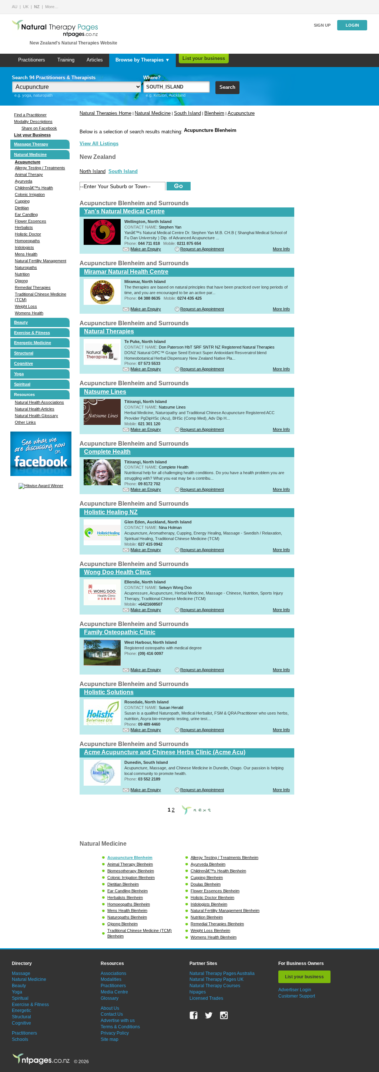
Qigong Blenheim (122, 924)
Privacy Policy (115, 1033)
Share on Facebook (39, 128)
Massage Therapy (31, 144)
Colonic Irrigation (30, 194)
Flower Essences (30, 221)
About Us (110, 1008)
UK (25, 6)
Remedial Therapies (33, 287)
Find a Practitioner (30, 115)
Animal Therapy (29, 174)
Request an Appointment (202, 249)
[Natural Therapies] (102, 363)
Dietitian (22, 208)
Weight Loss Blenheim (210, 930)
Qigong (21, 281)
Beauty (21, 322)
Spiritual (22, 384)
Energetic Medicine (32, 342)
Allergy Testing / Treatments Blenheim (224, 857)
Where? (152, 77)
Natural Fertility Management (40, 261)
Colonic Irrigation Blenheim (131, 877)
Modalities (111, 979)
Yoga (19, 374)
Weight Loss (26, 306)
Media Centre (114, 992)
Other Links (25, 422)
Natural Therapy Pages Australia (222, 973)
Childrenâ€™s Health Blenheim (218, 871)
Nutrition (22, 274)
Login (352, 25)
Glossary (109, 998)
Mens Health (26, 254)
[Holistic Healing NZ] (102, 544)
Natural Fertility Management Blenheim (225, 910)
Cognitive (23, 363)
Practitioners (31, 60)
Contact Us (112, 1014)
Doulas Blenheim (206, 884)
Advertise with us (118, 1020)
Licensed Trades (206, 998)
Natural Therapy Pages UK (217, 979)
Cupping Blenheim (207, 877)
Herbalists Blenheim (125, 897)
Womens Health (29, 313)
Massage (21, 973)
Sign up (322, 25)
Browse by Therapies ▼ (142, 60)
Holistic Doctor (28, 234)
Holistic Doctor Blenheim (212, 897)
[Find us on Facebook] (193, 1015)
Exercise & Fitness (32, 332)
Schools (20, 1039)
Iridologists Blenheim (209, 904)
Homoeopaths (27, 241)
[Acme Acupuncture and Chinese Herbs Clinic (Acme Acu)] (102, 784)
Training (65, 60)
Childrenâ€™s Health (34, 188)
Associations (113, 973)
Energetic (21, 1010)
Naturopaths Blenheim (127, 917)
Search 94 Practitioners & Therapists (53, 77)
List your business (203, 58)
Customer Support (296, 996)
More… (51, 6)
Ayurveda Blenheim (208, 864)
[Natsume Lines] (102, 423)
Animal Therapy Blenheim (130, 864)
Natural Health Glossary (36, 415)
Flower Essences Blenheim (215, 891)
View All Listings (99, 143)
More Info (281, 249)
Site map (109, 1039)
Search (227, 87)
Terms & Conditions (120, 1026)
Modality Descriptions (33, 121)
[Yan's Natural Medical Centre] (102, 243)
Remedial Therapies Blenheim (217, 924)
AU (14, 6)
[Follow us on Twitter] (209, 1015)
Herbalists (24, 227)
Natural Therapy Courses (215, 985)
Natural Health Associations (39, 402)
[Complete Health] (102, 484)
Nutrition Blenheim (207, 917)
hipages (198, 992)
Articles (95, 60)
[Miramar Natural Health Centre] (102, 303)
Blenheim (214, 113)
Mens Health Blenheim (127, 910)
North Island (92, 171)
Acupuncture (27, 162)
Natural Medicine (30, 154)
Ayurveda (23, 181)
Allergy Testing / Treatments (40, 168)
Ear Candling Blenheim (127, 891)
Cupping (22, 201)
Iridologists (24, 247)
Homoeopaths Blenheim (128, 904)
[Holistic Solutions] (102, 724)
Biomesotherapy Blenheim (130, 871)
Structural (23, 353)
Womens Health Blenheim (214, 937)
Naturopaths (26, 267)
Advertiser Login (294, 989)
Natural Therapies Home (105, 113)
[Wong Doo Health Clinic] (102, 604)
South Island (187, 113)
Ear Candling (26, 214)
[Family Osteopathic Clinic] (102, 664)
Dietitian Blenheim (123, 884)
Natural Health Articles (34, 409)
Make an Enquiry (146, 249)
